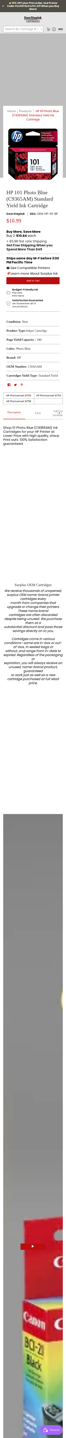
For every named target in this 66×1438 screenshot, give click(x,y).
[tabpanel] (33, 434)
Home (11, 111)
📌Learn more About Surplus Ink (32, 273)
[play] (33, 1246)
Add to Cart (33, 280)
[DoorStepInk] (33, 19)
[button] (48, 29)
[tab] (14, 413)
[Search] (41, 29)
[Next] (59, 413)
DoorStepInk (15, 214)
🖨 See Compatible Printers (28, 268)
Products (25, 111)
